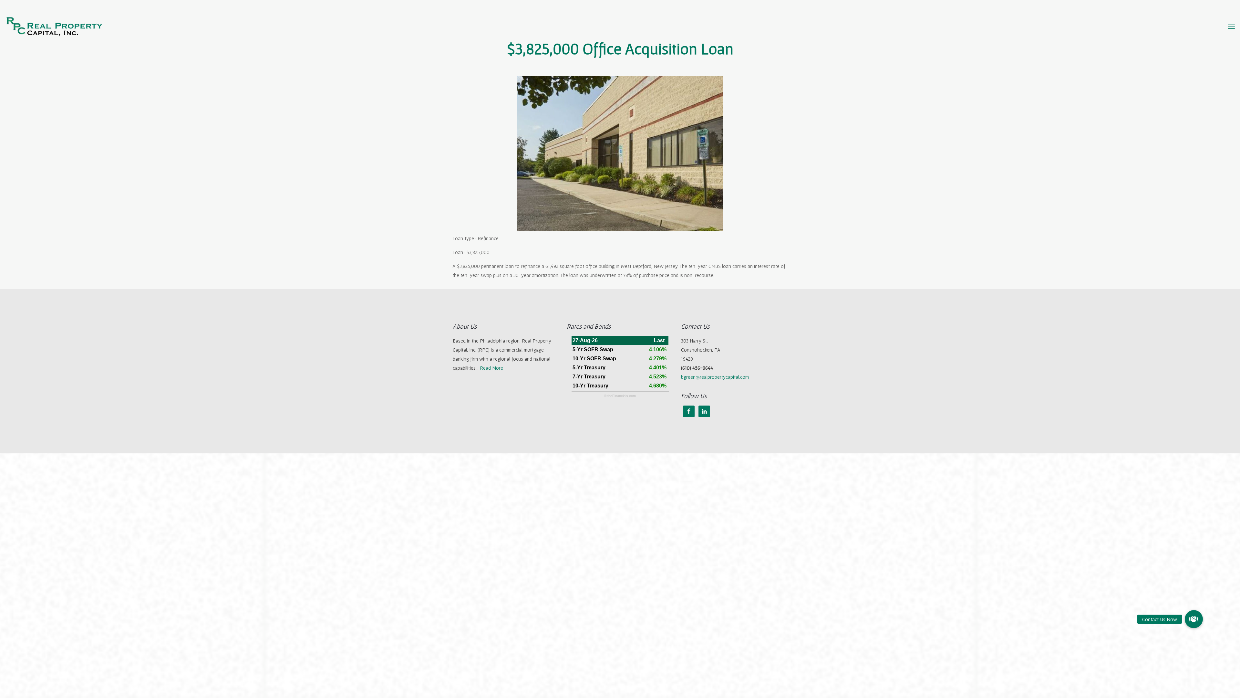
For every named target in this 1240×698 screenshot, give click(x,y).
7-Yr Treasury (589, 376)
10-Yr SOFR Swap (594, 358)
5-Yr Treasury (589, 367)
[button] (1194, 619)
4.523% (657, 376)
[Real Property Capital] (54, 26)
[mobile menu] (1231, 26)
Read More (491, 368)
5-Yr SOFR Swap (593, 349)
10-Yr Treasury (590, 385)
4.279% (657, 358)
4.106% (657, 349)
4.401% (657, 367)
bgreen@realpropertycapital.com (715, 377)
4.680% (657, 385)
